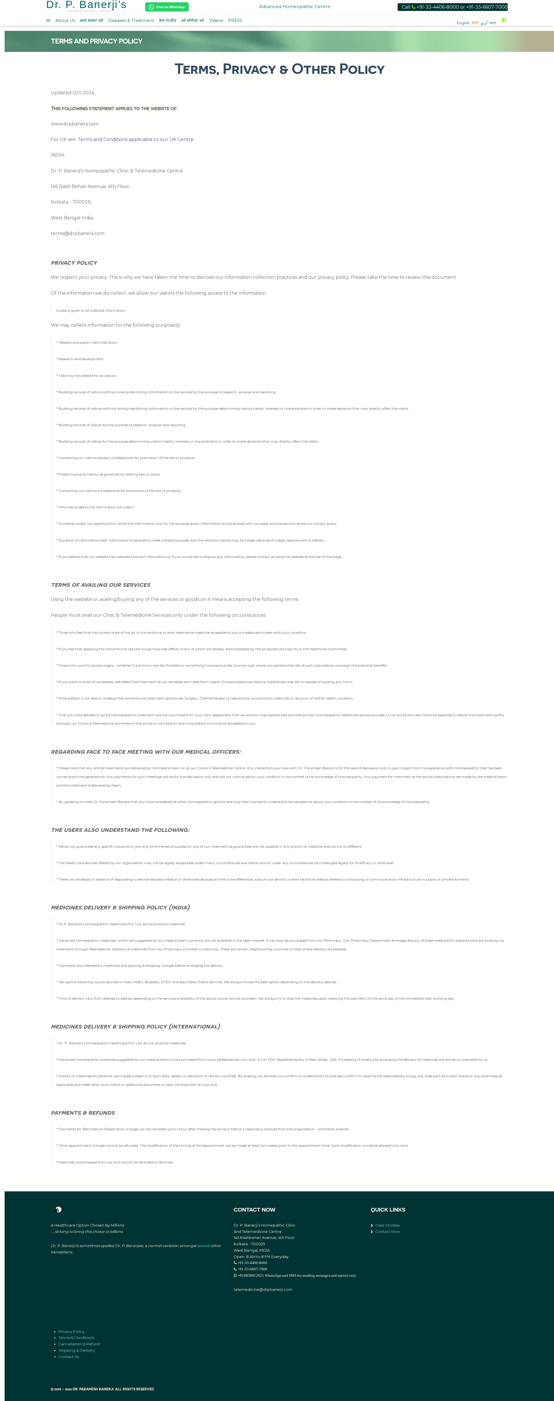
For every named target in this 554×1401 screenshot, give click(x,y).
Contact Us (69, 1357)
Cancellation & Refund (79, 1344)
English (463, 23)
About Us (65, 20)
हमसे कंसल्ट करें (91, 20)
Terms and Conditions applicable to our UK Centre (136, 139)
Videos (216, 20)
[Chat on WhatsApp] (167, 7)
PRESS (235, 20)
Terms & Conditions (76, 1338)
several (203, 1246)
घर (48, 20)
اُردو (484, 23)
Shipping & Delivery (77, 1350)
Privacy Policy (71, 1331)
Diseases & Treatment (131, 20)
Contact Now (387, 1231)
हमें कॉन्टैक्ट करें (192, 20)
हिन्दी (475, 23)
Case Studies (387, 1225)
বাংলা (493, 23)
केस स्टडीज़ (167, 20)
